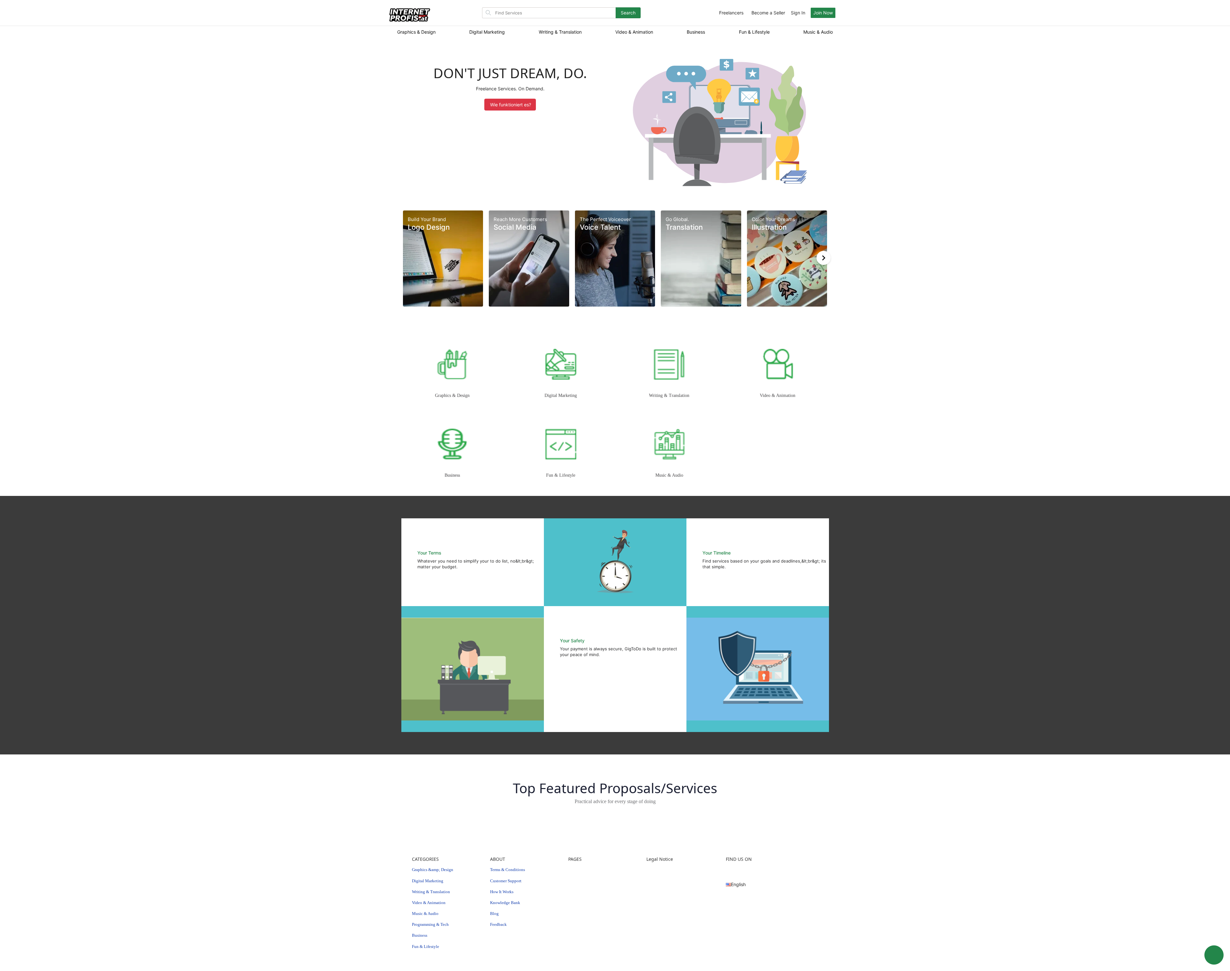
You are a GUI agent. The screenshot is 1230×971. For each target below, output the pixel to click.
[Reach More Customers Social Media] (529, 257)
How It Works (501, 891)
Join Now (823, 12)
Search (628, 12)
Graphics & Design (416, 32)
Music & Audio (818, 32)
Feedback (498, 924)
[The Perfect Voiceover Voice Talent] (615, 257)
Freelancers (731, 12)
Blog (494, 913)
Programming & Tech (430, 924)
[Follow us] (728, 870)
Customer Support (505, 880)
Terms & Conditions (507, 869)
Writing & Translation (560, 32)
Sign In (798, 12)
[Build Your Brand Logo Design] (443, 257)
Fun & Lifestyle (754, 32)
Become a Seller (768, 12)
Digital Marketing (487, 32)
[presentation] (823, 258)
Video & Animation (634, 32)
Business (696, 32)
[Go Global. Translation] (701, 257)
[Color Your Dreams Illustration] (787, 257)
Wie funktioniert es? (510, 104)
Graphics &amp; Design (432, 869)
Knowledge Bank (505, 902)
